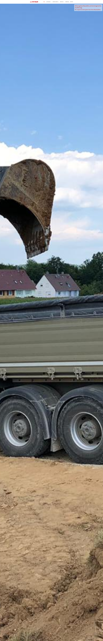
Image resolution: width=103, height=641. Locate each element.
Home (44, 1)
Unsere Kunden (55, 1)
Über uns (61, 1)
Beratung (67, 1)
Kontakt (71, 1)
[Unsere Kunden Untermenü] (58, 2)
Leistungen (48, 1)
